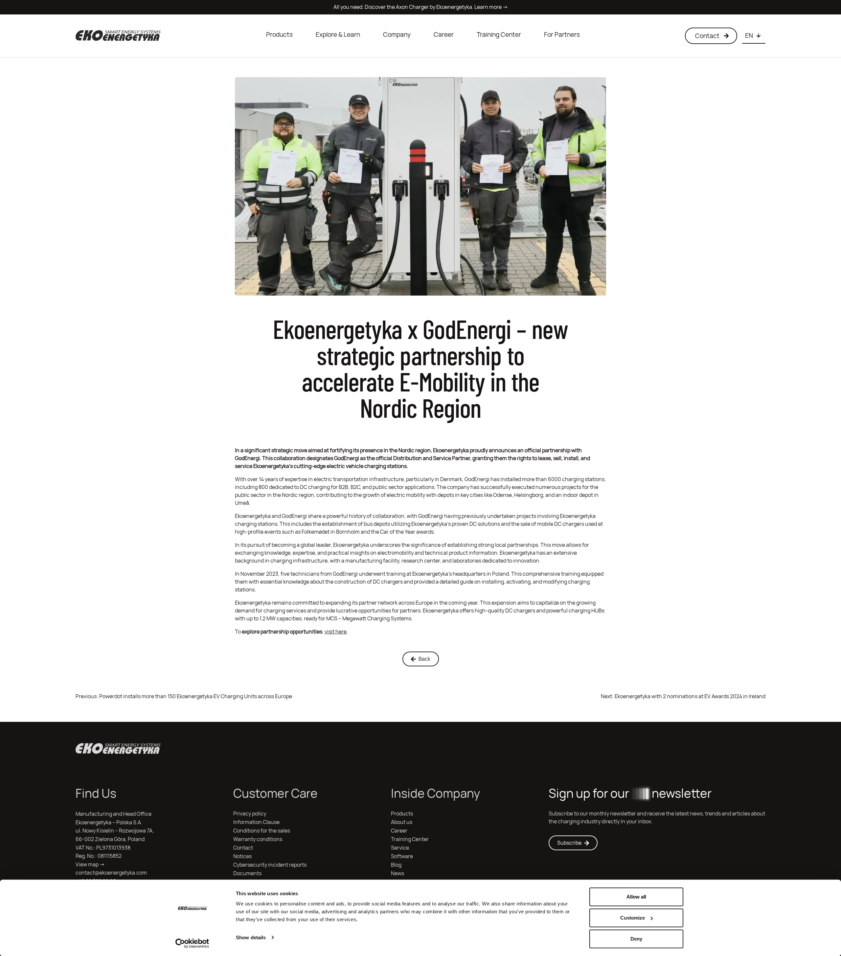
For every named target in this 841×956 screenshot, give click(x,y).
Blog (396, 864)
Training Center (499, 34)
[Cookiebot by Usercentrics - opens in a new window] (192, 943)
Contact (243, 847)
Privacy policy (249, 813)
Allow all (636, 897)
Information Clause (256, 822)
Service (400, 847)
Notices (242, 856)
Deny (636, 939)
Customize (632, 918)
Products (279, 34)
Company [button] (397, 34)
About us (401, 822)
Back (424, 659)
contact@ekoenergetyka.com (111, 872)
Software (402, 856)
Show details (251, 937)
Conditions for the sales (261, 830)
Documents (247, 873)
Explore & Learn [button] (338, 34)
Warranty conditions (257, 839)
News (397, 873)
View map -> (90, 864)
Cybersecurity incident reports (270, 864)
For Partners (562, 34)
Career (444, 34)
